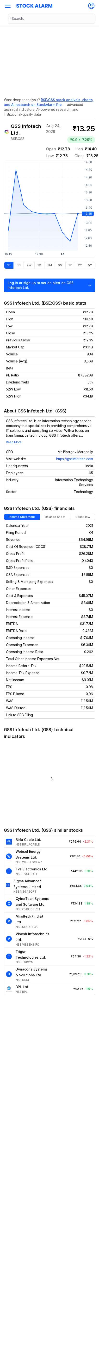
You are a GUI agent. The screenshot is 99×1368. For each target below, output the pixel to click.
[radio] (8, 265)
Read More (14, 442)
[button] (8, 6)
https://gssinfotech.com (74, 459)
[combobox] (51, 19)
